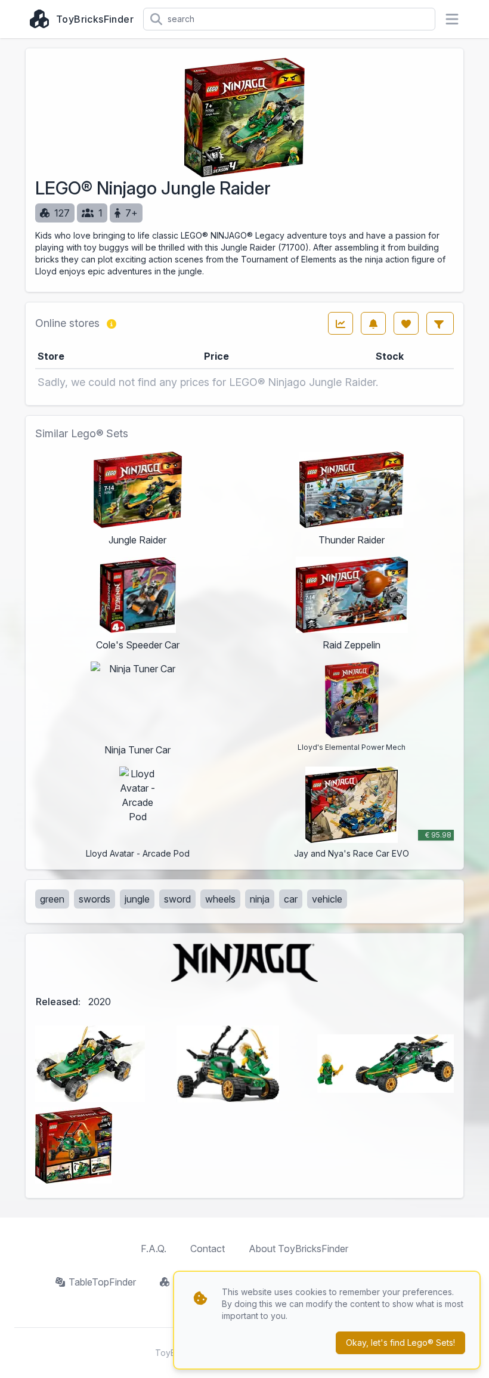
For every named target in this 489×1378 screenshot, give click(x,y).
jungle (137, 899)
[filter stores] (440, 323)
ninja (260, 899)
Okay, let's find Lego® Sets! (400, 1342)
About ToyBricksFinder (298, 1249)
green (52, 899)
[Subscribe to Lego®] (373, 323)
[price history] (340, 323)
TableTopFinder (102, 1282)
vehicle (327, 899)
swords (94, 899)
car (291, 899)
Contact (207, 1249)
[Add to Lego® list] (406, 323)
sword (177, 899)
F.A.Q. (153, 1249)
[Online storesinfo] (111, 323)
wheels (220, 899)
